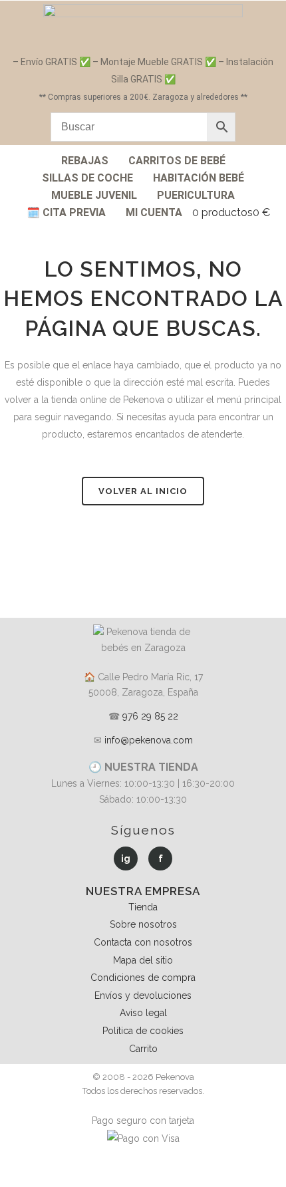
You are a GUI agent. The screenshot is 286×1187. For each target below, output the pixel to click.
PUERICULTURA (196, 195)
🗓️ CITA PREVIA (66, 212)
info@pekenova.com (148, 740)
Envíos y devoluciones (143, 995)
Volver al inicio (143, 491)
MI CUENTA (154, 212)
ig (125, 858)
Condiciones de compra (143, 977)
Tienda (143, 907)
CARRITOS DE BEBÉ (176, 160)
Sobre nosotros (143, 924)
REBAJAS (84, 160)
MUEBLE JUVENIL (94, 195)
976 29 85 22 (150, 716)
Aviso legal (143, 1012)
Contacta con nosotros (143, 942)
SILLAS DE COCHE (87, 178)
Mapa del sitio (143, 960)
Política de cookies (143, 1030)
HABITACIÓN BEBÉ (198, 178)
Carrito (143, 1048)
